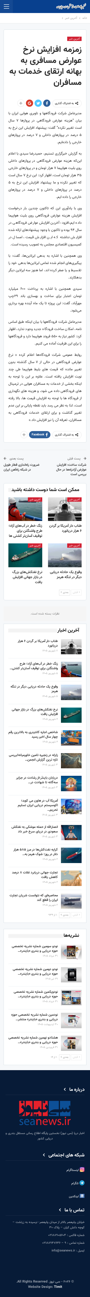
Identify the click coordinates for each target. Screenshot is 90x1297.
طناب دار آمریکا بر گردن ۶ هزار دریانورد (38, 643)
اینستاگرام (73, 1170)
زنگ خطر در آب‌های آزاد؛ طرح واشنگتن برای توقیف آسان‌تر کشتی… (34, 666)
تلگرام (75, 1183)
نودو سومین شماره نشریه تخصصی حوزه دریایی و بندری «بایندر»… (35, 949)
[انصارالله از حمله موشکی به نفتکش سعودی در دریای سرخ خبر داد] (71, 832)
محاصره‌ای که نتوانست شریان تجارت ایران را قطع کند (34, 898)
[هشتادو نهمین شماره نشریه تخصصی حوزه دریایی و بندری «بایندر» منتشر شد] (71, 1043)
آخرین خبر (74, 39)
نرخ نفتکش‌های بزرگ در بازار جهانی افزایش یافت (35, 712)
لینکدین (74, 1196)
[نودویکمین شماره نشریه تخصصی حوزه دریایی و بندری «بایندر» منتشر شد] (71, 997)
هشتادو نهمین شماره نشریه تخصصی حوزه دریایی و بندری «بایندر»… (33, 1040)
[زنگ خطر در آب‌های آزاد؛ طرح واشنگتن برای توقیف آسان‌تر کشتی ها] (25, 509)
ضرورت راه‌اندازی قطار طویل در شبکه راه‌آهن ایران (21, 467)
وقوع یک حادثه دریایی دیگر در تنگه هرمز (34, 689)
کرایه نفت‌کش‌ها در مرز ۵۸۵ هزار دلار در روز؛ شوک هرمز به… (35, 852)
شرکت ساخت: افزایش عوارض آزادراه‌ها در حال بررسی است (71, 469)
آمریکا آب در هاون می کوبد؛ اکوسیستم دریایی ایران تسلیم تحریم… (38, 805)
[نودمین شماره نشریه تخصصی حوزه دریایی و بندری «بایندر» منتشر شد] (71, 1020)
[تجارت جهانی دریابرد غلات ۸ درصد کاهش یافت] (71, 878)
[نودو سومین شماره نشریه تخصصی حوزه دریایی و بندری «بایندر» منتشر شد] (71, 952)
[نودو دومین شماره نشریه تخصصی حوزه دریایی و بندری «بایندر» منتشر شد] (71, 975)
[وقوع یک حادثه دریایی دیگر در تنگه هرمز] (65, 555)
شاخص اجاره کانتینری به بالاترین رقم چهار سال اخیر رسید (33, 735)
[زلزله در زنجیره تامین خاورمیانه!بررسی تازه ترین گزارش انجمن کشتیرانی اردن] (71, 761)
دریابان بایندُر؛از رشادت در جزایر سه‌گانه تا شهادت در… (37, 780)
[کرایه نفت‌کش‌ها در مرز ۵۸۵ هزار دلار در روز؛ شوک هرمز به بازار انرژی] (71, 855)
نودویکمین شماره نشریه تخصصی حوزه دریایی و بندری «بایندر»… (36, 994)
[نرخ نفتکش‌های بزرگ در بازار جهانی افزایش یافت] (25, 555)
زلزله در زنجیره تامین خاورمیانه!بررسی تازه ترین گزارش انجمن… (33, 758)
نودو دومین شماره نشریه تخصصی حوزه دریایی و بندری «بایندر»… (35, 972)
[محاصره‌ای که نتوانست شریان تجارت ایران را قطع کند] (71, 901)
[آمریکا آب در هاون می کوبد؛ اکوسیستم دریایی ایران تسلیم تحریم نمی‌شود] (71, 806)
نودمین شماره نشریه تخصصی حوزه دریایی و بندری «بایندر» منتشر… (34, 1017)
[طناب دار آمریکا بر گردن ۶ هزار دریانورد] (65, 509)
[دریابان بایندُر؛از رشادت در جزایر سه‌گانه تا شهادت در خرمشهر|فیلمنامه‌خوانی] (71, 783)
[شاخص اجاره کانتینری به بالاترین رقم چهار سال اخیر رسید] (71, 738)
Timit (58, 1287)
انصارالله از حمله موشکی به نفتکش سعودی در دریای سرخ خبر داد (35, 829)
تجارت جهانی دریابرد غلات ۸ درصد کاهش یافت (35, 875)
